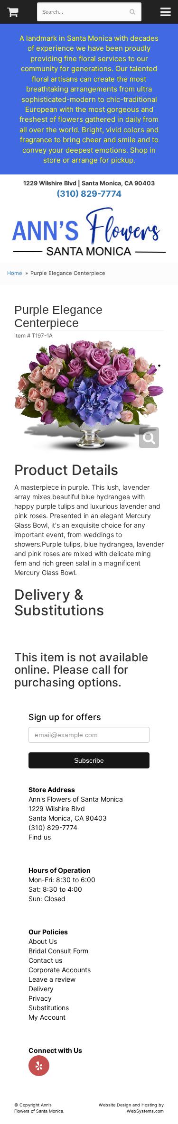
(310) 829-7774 (89, 194)
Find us (39, 837)
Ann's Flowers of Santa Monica (89, 235)
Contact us (45, 960)
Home (14, 273)
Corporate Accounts (59, 970)
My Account (47, 1017)
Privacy (40, 998)
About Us (42, 941)
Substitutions (48, 1008)
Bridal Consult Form (58, 951)
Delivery (41, 989)
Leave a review (51, 979)
